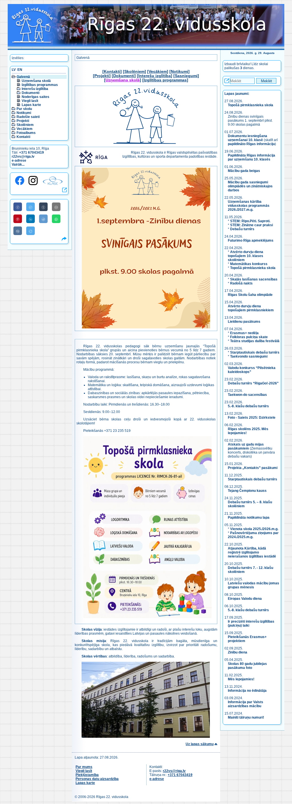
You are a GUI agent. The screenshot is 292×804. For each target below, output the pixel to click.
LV (14, 70)
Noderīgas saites (35, 97)
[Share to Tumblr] (43, 206)
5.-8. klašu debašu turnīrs (249, 406)
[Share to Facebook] (17, 206)
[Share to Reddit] (43, 218)
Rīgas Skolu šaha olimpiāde (250, 295)
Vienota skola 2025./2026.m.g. (254, 529)
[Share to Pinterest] (17, 218)
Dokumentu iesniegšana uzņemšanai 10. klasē (247, 138)
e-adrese (19, 161)
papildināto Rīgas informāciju (251, 144)
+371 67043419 (31, 153)
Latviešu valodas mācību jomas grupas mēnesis (253, 585)
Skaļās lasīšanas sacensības (253, 279)
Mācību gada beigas (244, 171)
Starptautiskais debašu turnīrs (254, 352)
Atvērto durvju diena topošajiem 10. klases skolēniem (245, 256)
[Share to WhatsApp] (56, 218)
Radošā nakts (241, 283)
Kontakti (23, 137)
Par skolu (24, 109)
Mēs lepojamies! (241, 679)
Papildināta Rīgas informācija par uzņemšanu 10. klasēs (251, 157)
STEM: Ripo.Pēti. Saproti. (250, 221)
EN (19, 70)
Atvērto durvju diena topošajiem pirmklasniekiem (251, 308)
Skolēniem (25, 125)
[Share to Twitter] (30, 206)
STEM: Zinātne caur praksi (251, 225)
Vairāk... (18, 165)
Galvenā (23, 77)
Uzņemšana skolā (36, 81)
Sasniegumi (186, 76)
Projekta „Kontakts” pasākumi (252, 468)
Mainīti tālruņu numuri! (246, 717)
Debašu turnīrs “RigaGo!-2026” (253, 383)
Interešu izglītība (35, 89)
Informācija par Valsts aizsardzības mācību (245, 704)
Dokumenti (30, 93)
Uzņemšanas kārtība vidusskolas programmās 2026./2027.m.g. (248, 206)
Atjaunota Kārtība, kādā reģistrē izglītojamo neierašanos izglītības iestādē (252, 552)
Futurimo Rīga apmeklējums (250, 240)
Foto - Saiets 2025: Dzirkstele (251, 418)
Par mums (84, 767)
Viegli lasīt (30, 101)
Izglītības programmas (40, 85)
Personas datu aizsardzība (97, 779)
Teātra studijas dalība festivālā (254, 341)
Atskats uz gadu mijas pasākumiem (246, 446)
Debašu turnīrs (242, 229)
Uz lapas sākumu (200, 744)
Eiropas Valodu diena (245, 599)
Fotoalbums (26, 133)
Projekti (23, 121)
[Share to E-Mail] (56, 206)
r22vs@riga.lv (23, 157)
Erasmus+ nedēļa (244, 333)
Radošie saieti (28, 117)
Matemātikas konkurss (248, 264)
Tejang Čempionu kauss (247, 491)
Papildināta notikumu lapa (248, 518)
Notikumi (24, 113)
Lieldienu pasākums (244, 322)
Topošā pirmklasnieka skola (250, 105)
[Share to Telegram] (30, 230)
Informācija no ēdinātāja (247, 691)
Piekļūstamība (87, 775)
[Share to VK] (17, 230)
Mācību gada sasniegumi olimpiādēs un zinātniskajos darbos (250, 186)
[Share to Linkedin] (30, 218)
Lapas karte (31, 105)
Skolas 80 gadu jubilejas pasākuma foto (247, 666)
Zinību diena (237, 652)
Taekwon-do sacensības (247, 395)
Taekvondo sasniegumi (249, 356)
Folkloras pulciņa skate (249, 337)
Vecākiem (25, 129)
